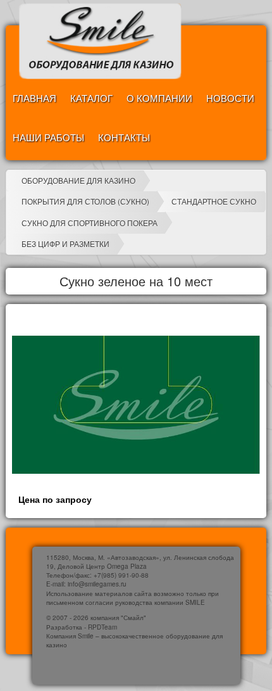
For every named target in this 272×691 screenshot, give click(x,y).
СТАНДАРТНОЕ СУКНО (213, 201)
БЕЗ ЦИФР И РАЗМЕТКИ (65, 243)
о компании (159, 98)
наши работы (48, 137)
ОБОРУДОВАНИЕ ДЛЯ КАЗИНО (78, 180)
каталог (91, 98)
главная (34, 98)
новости (230, 98)
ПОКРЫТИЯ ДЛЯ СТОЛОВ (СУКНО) (85, 201)
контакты (124, 137)
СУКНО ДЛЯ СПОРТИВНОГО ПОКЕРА (90, 222)
